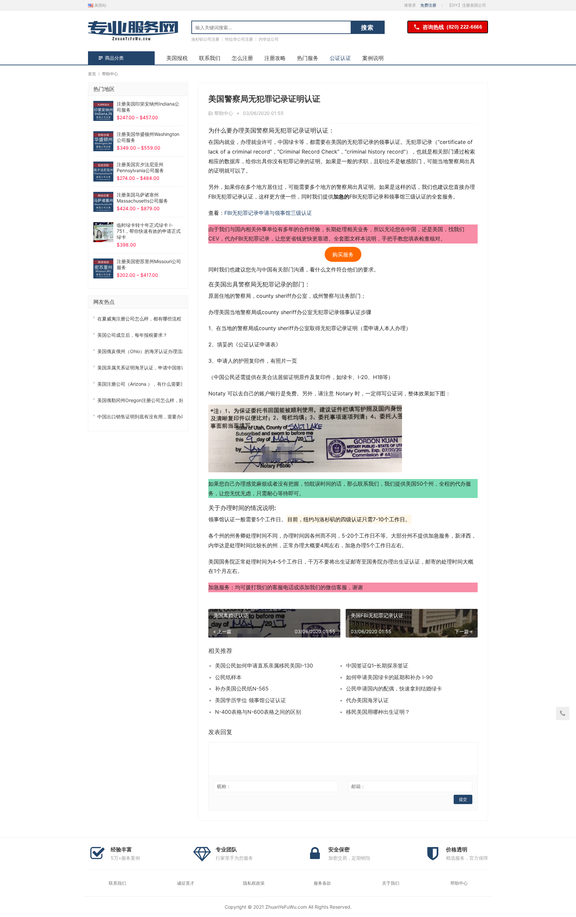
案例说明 (373, 58)
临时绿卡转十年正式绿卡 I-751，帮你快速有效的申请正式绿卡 (149, 231)
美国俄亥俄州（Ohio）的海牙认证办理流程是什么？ (140, 351)
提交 (463, 799)
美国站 (99, 5)
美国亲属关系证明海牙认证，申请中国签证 (140, 367)
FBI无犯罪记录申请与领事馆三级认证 (268, 213)
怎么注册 (242, 58)
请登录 (410, 5)
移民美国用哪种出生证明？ (378, 711)
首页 (92, 73)
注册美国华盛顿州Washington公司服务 (148, 137)
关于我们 (390, 883)
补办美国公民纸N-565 (242, 688)
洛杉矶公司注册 (205, 39)
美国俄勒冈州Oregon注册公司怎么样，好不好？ (140, 400)
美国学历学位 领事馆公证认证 (250, 700)
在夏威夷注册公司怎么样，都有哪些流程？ (140, 318)
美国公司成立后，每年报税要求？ (132, 335)
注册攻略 (275, 58)
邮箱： (358, 786)
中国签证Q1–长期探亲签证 (377, 665)
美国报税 (177, 58)
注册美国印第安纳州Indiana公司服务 (148, 107)
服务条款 (322, 883)
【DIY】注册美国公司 (466, 5)
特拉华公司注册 (239, 39)
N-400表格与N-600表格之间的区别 (258, 711)
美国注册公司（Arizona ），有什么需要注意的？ (140, 384)
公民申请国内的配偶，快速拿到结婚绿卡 (394, 688)
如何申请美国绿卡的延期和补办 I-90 (389, 677)
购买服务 (343, 254)
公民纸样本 (228, 677)
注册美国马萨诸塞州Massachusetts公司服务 (142, 198)
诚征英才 (185, 883)
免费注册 (428, 5)
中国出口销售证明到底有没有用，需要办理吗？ (140, 416)
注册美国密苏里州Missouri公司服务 (149, 264)
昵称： (224, 786)
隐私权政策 (254, 883)
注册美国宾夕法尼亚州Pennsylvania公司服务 (140, 167)
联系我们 (209, 58)
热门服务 (307, 58)
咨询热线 (452, 27)
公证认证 (340, 58)
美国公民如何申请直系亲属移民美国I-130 (264, 665)
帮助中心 (223, 113)
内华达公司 (269, 39)
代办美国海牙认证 (367, 700)
